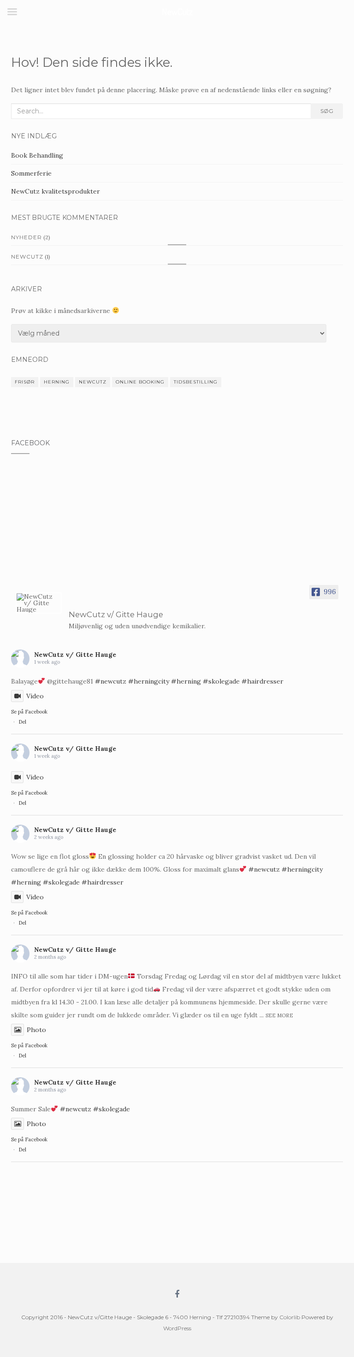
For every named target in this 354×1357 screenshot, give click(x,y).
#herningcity (148, 681)
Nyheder (26, 237)
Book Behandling (37, 155)
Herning (57, 382)
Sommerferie (31, 173)
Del (22, 722)
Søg (326, 110)
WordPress (177, 1328)
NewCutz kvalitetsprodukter (55, 191)
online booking (140, 382)
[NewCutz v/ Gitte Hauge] (39, 603)
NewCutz (27, 256)
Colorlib (289, 1317)
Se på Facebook (29, 711)
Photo (36, 1030)
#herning (186, 681)
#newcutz (110, 681)
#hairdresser (262, 681)
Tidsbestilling (196, 382)
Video (35, 696)
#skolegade (221, 681)
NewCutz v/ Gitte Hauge (75, 654)
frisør (25, 382)
